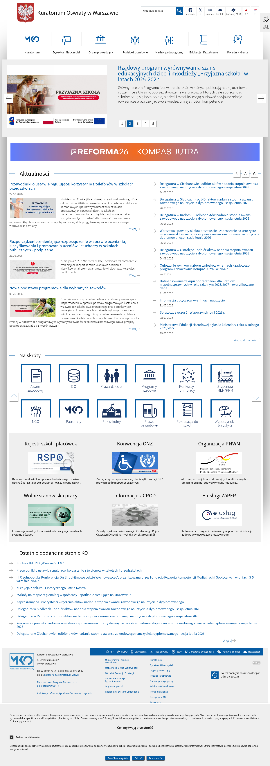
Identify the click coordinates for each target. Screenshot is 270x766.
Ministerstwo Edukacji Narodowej (117, 661)
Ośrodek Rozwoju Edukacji (119, 673)
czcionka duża (253, 173)
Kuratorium (156, 660)
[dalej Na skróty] (256, 397)
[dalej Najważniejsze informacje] (261, 98)
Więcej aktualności (245, 340)
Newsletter (254, 651)
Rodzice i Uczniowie (160, 676)
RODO (124, 651)
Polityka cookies (231, 651)
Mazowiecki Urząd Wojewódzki (121, 668)
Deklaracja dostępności (201, 651)
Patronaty (155, 702)
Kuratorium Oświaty (66, 13)
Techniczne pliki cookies (27, 737)
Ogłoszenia (141, 651)
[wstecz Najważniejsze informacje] (8, 98)
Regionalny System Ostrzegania (122, 692)
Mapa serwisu (161, 651)
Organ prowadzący (160, 670)
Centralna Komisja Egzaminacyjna (115, 680)
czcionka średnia (244, 173)
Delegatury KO (158, 697)
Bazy (179, 651)
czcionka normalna (235, 173)
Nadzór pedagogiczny (161, 681)
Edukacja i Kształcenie (162, 686)
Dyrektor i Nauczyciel (161, 665)
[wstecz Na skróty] (13, 397)
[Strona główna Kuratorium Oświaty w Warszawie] (22, 661)
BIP (112, 651)
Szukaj (179, 11)
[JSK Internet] (256, 662)
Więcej (227, 641)
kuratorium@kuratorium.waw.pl (62, 675)
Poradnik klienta (159, 692)
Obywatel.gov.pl (114, 686)
